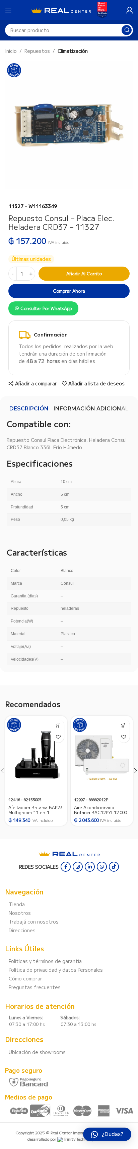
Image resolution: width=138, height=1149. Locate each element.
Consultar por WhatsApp (46, 308)
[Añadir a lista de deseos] (58, 737)
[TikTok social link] (114, 867)
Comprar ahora (69, 291)
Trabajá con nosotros (34, 921)
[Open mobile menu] (8, 10)
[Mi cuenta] (129, 10)
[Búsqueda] (127, 30)
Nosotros (20, 912)
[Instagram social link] (78, 867)
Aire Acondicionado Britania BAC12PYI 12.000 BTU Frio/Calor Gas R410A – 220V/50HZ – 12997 (101, 815)
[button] (58, 725)
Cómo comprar (25, 978)
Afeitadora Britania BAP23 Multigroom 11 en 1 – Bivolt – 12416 (35, 812)
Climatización (73, 50)
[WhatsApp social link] (102, 867)
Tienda (17, 904)
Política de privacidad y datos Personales (56, 969)
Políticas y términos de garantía (45, 961)
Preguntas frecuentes (35, 987)
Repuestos (37, 50)
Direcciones (22, 930)
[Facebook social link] (66, 867)
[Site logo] (61, 9)
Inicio (11, 50)
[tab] (29, 409)
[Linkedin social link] (90, 867)
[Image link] (69, 853)
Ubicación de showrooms (37, 1052)
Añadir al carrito (84, 273)
